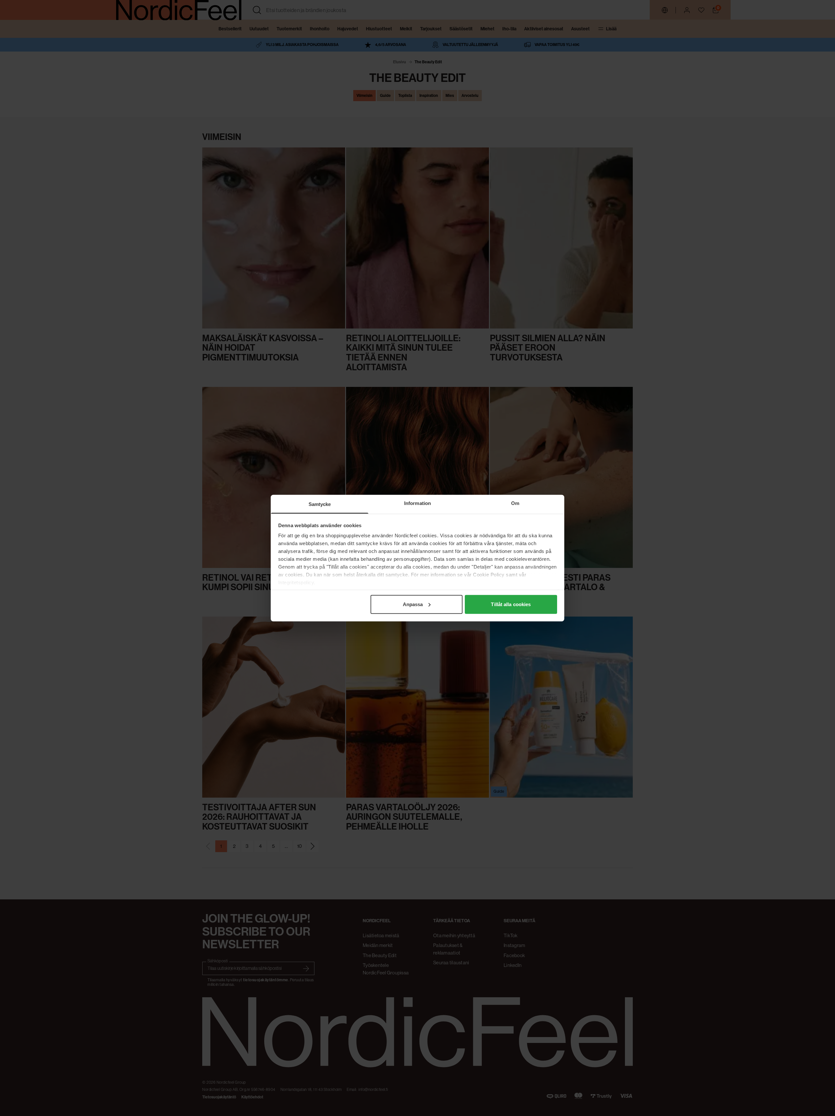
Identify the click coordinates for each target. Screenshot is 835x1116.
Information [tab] (417, 503)
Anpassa (413, 604)
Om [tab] (515, 503)
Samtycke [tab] (320, 504)
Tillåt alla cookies (511, 604)
